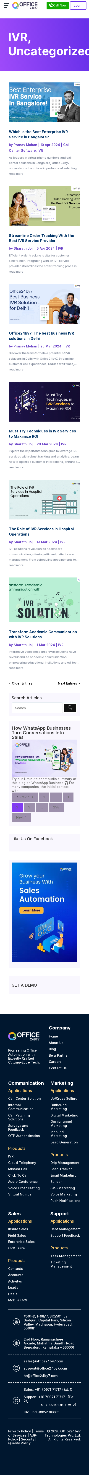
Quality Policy (19, 1443)
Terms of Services (26, 1433)
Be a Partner (59, 1055)
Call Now (59, 5)
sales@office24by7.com (43, 1361)
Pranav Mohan (25, 145)
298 (56, 807)
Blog (52, 1049)
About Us (56, 1042)
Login (78, 5)
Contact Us (58, 1068)
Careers (55, 1062)
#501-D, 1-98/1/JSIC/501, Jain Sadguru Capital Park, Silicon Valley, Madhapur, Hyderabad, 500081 (48, 1322)
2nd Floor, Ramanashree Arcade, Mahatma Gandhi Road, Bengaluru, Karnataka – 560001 (49, 1343)
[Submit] (70, 708)
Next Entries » (69, 683)
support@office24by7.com (45, 1368)
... (56, 797)
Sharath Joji (24, 248)
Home (53, 1036)
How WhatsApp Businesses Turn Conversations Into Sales (41, 732)
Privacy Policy (19, 1431)
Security (27, 1439)
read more (16, 173)
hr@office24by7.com (41, 1376)
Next (20, 817)
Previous (26, 797)
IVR (18, 37)
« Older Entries (20, 683)
